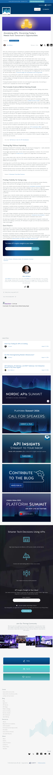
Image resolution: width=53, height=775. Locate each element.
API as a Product (8, 259)
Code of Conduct (7, 742)
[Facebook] (41, 754)
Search (46, 9)
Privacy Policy (6, 746)
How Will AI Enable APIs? (9, 296)
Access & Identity (7, 710)
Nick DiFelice (8, 278)
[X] (29, 754)
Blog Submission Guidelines (9, 723)
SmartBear (27, 278)
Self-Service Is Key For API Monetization (19, 139)
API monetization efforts (36, 127)
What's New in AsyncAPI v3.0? (11, 292)
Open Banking (6, 716)
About (4, 738)
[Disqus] (26, 318)
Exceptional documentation (38, 215)
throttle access (19, 153)
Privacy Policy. (45, 607)
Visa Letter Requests (7, 733)
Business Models (14, 40)
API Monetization (25, 259)
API (4, 259)
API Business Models (17, 259)
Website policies (41, 763)
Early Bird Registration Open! (37, 1)
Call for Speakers (6, 725)
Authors (4, 740)
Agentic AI (5, 703)
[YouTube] (45, 754)
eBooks (4, 721)
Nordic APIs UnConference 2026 (10, 694)
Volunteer (5, 748)
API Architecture (6, 714)
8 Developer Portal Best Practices (17, 174)
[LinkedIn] (37, 754)
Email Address (26, 597)
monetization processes (35, 186)
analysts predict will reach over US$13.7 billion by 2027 (25, 238)
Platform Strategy (6, 708)
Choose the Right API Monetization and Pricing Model (29, 72)
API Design (5, 707)
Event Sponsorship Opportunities (10, 727)
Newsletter (5, 729)
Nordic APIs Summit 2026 (8, 692)
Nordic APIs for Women (8, 731)
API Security (5, 705)
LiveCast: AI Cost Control (8, 696)
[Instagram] (49, 754)
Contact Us (5, 744)
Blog (4, 701)
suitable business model (33, 100)
